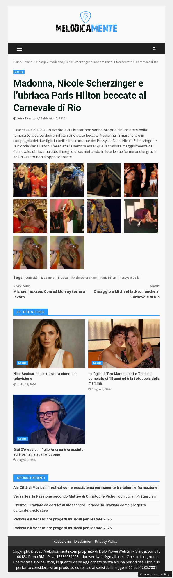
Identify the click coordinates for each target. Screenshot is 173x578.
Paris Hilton (108, 278)
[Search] (154, 48)
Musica (63, 278)
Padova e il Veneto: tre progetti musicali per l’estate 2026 (62, 519)
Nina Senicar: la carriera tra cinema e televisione (49, 343)
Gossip (19, 71)
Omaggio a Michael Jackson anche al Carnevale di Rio (127, 291)
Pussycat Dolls (129, 278)
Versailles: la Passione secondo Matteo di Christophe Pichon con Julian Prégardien (84, 496)
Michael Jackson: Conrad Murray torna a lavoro (49, 291)
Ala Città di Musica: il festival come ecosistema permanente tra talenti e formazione (85, 487)
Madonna (48, 278)
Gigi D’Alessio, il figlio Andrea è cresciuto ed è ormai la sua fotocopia (49, 419)
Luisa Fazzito (26, 118)
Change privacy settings (155, 574)
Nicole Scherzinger (84, 278)
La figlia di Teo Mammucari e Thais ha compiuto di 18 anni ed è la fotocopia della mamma (124, 343)
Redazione (62, 541)
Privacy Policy (106, 541)
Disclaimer (83, 541)
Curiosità (31, 278)
